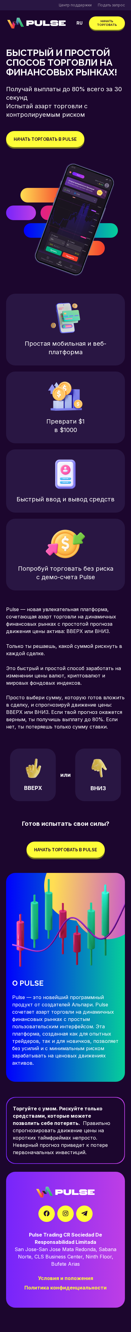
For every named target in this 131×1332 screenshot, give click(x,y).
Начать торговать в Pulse (45, 139)
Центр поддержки (75, 5)
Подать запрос (111, 5)
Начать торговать (107, 22)
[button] (79, 23)
